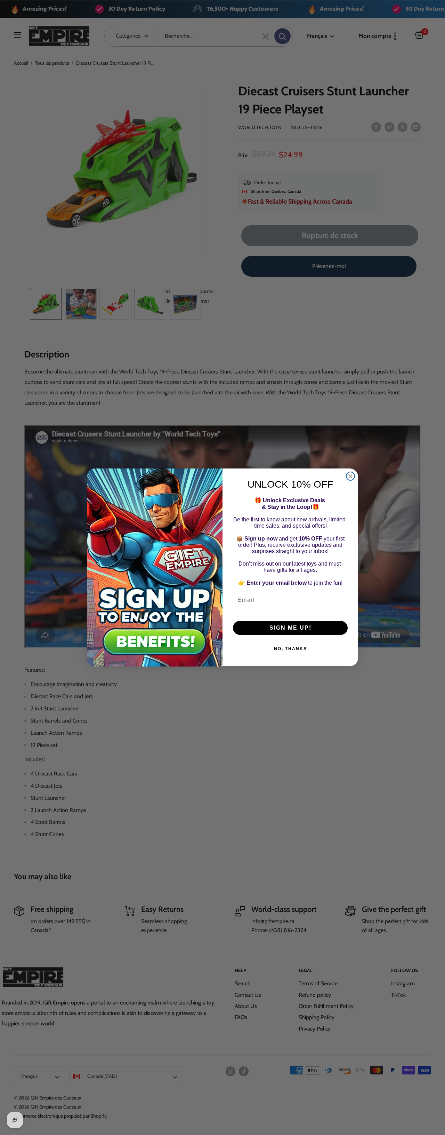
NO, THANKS (290, 649)
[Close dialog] (350, 476)
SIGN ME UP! (290, 628)
